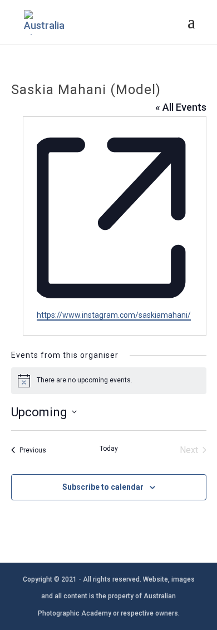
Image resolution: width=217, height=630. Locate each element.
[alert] (108, 380)
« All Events (180, 107)
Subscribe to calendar (103, 487)
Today (109, 448)
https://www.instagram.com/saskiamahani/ (114, 315)
